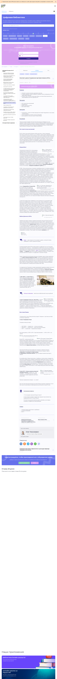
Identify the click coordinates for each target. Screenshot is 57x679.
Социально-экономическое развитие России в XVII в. (8, 107)
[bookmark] (53, 79)
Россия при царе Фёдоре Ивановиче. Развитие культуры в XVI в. (9, 93)
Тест (48, 70)
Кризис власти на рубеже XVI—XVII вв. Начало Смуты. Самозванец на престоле (9, 76)
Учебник (37, 70)
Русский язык (21, 38)
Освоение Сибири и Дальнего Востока (9, 120)
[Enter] (54, 11)
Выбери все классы (50, 30)
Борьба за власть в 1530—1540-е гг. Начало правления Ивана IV (9, 112)
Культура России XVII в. (7, 86)
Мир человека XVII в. (7, 105)
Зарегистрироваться (24, 462)
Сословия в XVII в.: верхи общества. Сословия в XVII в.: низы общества (9, 96)
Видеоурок (25, 70)
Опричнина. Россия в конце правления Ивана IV (8, 110)
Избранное (11, 11)
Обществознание (13, 38)
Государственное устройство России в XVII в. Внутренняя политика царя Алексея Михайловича (9, 89)
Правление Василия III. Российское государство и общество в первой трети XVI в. (9, 100)
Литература (6, 38)
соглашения (30, 61)
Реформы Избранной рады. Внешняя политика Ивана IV (8, 73)
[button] (20, 56)
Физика (27, 38)
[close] (54, 45)
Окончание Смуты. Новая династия (8, 117)
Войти (34, 462)
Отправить (28, 58)
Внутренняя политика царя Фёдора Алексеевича (8, 83)
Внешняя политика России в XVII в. (9, 115)
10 (48, 32)
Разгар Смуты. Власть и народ (9, 84)
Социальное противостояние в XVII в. (9, 103)
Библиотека (4, 11)
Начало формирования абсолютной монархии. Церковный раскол (7, 80)
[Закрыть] (55, 1)
